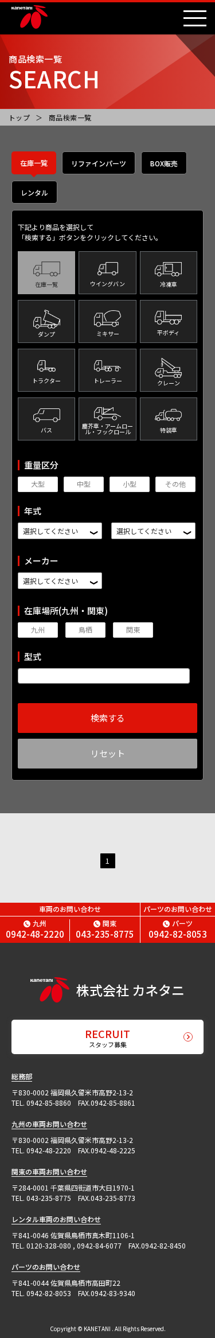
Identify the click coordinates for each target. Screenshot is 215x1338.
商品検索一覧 (70, 117)
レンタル (34, 192)
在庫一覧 (34, 162)
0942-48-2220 (35, 929)
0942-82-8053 (177, 929)
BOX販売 (164, 163)
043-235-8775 (105, 929)
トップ (19, 117)
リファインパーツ (98, 163)
